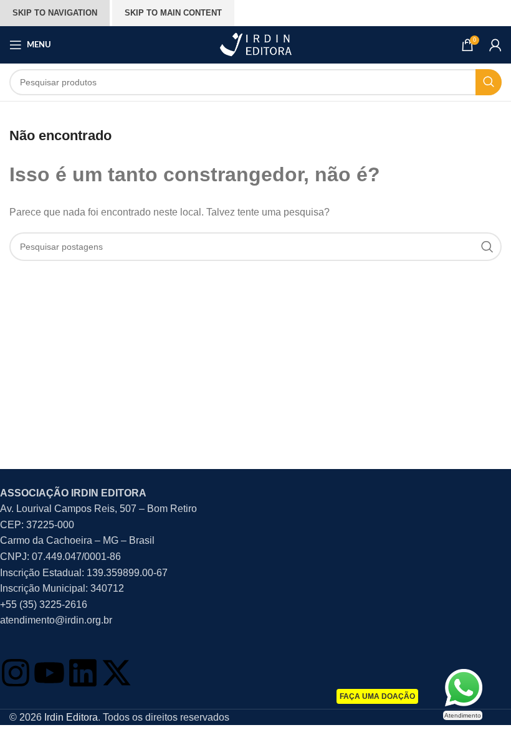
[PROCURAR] (488, 82)
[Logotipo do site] (255, 44)
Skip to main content (173, 12)
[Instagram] (15, 672)
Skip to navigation (54, 12)
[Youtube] (49, 672)
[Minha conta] (495, 44)
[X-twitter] (116, 672)
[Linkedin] (82, 672)
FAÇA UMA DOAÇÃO (377, 696)
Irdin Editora (71, 717)
